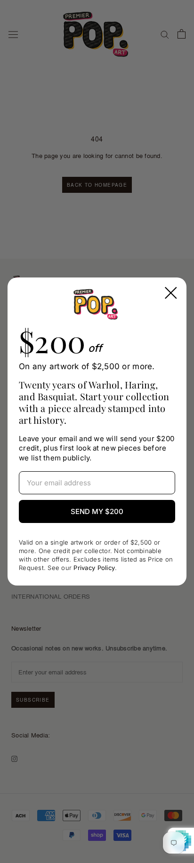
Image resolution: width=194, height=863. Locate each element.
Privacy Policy (94, 567)
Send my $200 (97, 511)
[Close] (171, 293)
